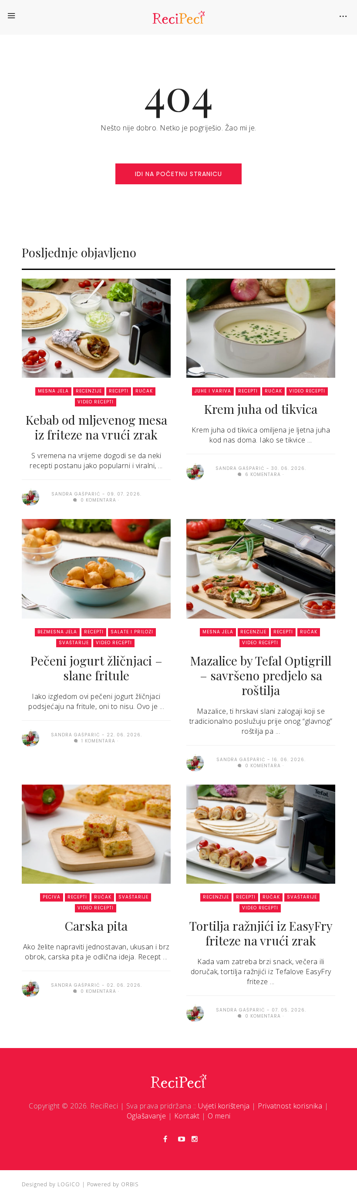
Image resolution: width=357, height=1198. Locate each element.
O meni (219, 1116)
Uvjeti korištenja (224, 1106)
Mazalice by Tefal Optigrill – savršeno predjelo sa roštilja (260, 675)
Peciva (52, 897)
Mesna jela (53, 391)
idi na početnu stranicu (178, 174)
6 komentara (262, 474)
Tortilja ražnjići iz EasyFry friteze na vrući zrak (261, 933)
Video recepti (95, 402)
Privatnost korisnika (290, 1106)
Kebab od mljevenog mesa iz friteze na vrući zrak (96, 427)
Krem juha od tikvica (260, 409)
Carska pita (96, 926)
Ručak (144, 391)
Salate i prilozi (132, 632)
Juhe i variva (213, 391)
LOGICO (68, 1184)
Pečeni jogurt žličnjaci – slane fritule (96, 667)
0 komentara (97, 500)
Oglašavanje (146, 1116)
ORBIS (129, 1184)
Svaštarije (74, 642)
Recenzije (89, 391)
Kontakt (187, 1116)
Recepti (118, 391)
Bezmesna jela (57, 632)
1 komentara (97, 741)
